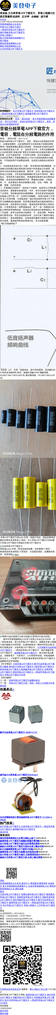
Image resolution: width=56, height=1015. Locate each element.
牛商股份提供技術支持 (10, 989)
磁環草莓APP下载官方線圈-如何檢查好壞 (19, 852)
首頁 (17, 119)
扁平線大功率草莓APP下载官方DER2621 (19, 775)
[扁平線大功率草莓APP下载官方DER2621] (26, 772)
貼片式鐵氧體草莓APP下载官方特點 (16, 849)
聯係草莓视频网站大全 (10, 43)
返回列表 (4, 832)
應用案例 (34, 883)
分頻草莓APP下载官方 (23, 664)
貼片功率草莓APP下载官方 (17, 1000)
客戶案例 (4, 41)
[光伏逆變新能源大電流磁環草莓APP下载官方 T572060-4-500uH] (26, 815)
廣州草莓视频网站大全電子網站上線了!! (18, 838)
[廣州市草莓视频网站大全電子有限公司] (13, 865)
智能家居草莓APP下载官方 (29, 897)
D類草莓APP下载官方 (44, 666)
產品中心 (25, 883)
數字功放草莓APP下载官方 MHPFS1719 (18, 732)
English (3, 19)
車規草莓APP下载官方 (10, 669)
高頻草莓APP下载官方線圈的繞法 (24, 680)
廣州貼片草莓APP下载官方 (21, 666)
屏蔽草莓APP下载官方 (23, 997)
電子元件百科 (11, 121)
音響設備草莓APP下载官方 (33, 894)
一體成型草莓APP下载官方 (12, 30)
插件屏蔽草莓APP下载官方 (12, 32)
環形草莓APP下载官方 (23, 672)
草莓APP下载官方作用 (15, 675)
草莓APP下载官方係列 (10, 27)
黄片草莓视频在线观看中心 (12, 38)
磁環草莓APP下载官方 (19, 902)
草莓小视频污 (6, 35)
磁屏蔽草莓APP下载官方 (36, 114)
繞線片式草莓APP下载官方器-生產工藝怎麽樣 (21, 857)
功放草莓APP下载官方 (44, 111)
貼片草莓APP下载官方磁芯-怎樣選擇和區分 (20, 854)
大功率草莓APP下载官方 (11, 49)
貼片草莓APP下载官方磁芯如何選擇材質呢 (20, 843)
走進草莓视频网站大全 (38, 886)
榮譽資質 (43, 883)
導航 (2, 881)
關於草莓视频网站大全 (10, 46)
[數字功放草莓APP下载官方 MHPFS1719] (26, 730)
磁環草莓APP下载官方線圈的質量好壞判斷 (20, 841)
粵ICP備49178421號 (39, 989)
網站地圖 (19, 889)
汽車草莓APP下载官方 (10, 894)
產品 (2, 891)
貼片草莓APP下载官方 (23, 111)
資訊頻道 (25, 119)
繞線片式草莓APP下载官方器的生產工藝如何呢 (22, 846)
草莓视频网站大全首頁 (10, 24)
